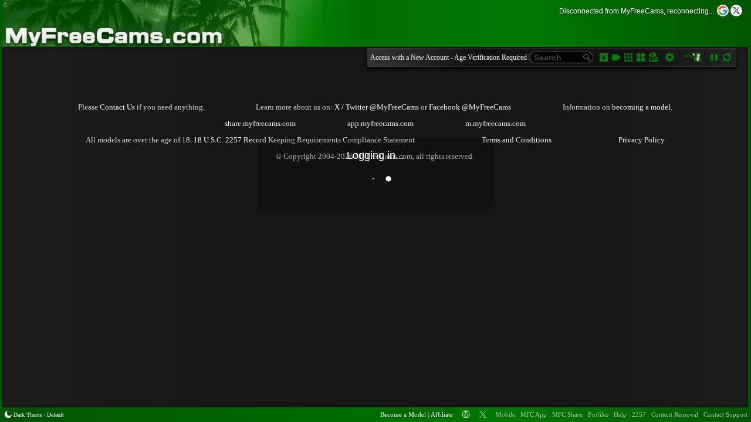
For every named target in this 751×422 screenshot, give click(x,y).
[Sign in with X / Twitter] (736, 10)
